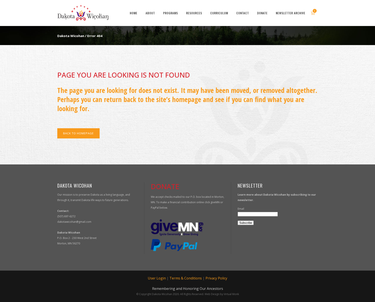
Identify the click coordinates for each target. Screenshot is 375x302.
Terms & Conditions (185, 278)
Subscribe (245, 222)
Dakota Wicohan (70, 36)
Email (241, 209)
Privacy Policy (216, 278)
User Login (157, 278)
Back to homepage (78, 133)
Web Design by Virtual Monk (222, 294)
